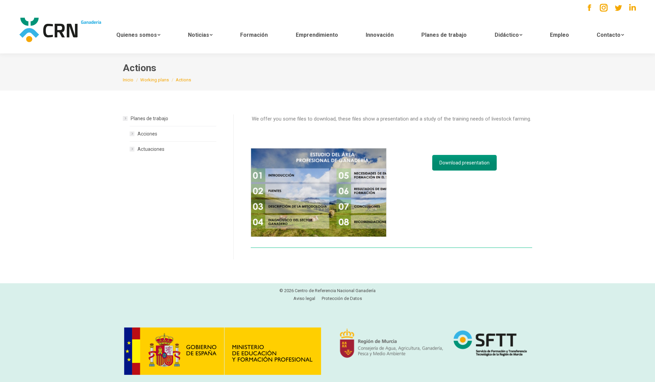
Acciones (147, 134)
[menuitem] (138, 34)
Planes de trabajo (149, 118)
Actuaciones (150, 149)
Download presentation (464, 162)
